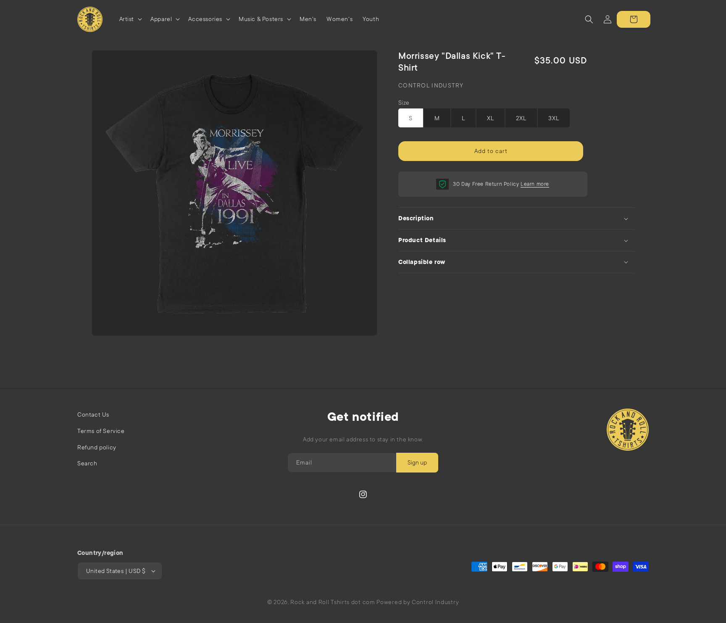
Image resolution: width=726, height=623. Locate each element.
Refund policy (96, 447)
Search (87, 463)
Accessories (205, 19)
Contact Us (93, 414)
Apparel (161, 19)
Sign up (417, 462)
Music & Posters (261, 19)
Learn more (535, 184)
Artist (126, 19)
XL (490, 118)
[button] (130, 19)
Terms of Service (101, 431)
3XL (553, 118)
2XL (521, 118)
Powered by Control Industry (417, 602)
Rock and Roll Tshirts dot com (332, 602)
